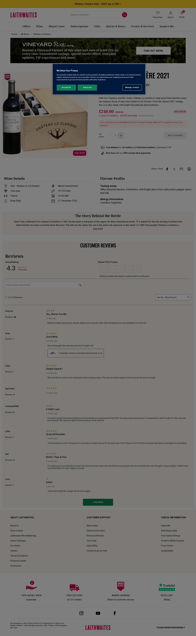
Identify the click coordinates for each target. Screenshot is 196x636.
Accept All (66, 87)
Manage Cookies (132, 87)
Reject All (87, 87)
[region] (99, 79)
